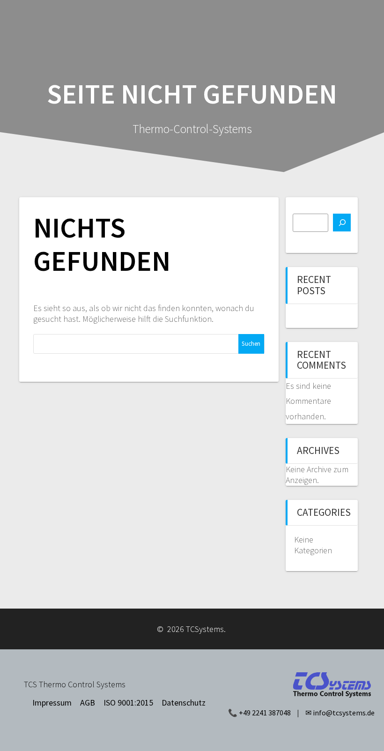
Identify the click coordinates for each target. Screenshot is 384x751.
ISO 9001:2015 (128, 702)
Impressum (52, 702)
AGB (87, 702)
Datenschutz (184, 702)
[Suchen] (342, 222)
